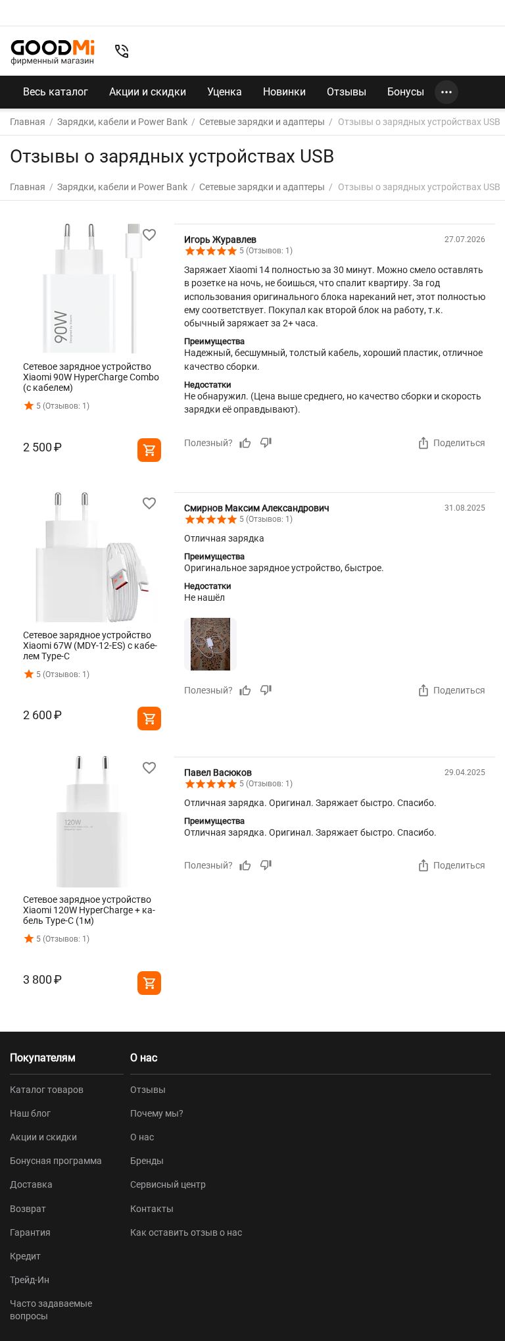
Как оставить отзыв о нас (186, 1232)
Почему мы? (156, 1113)
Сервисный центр (168, 1184)
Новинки (284, 92)
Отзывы (346, 92)
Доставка (31, 1184)
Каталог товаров (47, 1089)
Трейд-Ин (29, 1280)
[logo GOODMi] (52, 53)
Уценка (224, 92)
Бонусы (405, 92)
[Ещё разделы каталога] (446, 92)
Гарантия (30, 1232)
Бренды (147, 1160)
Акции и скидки (147, 92)
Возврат (28, 1208)
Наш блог (30, 1113)
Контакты (152, 1208)
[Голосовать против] (266, 443)
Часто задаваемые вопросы (51, 1309)
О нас (142, 1137)
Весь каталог (55, 92)
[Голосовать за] (245, 443)
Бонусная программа (56, 1160)
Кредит (25, 1256)
